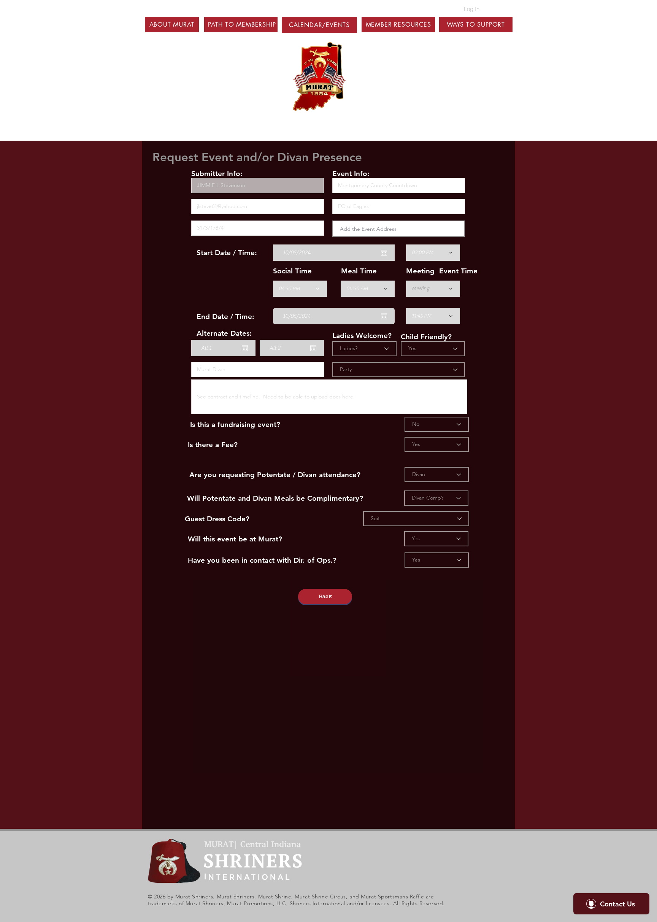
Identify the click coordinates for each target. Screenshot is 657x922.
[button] (172, 24)
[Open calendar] (384, 253)
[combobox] (398, 229)
